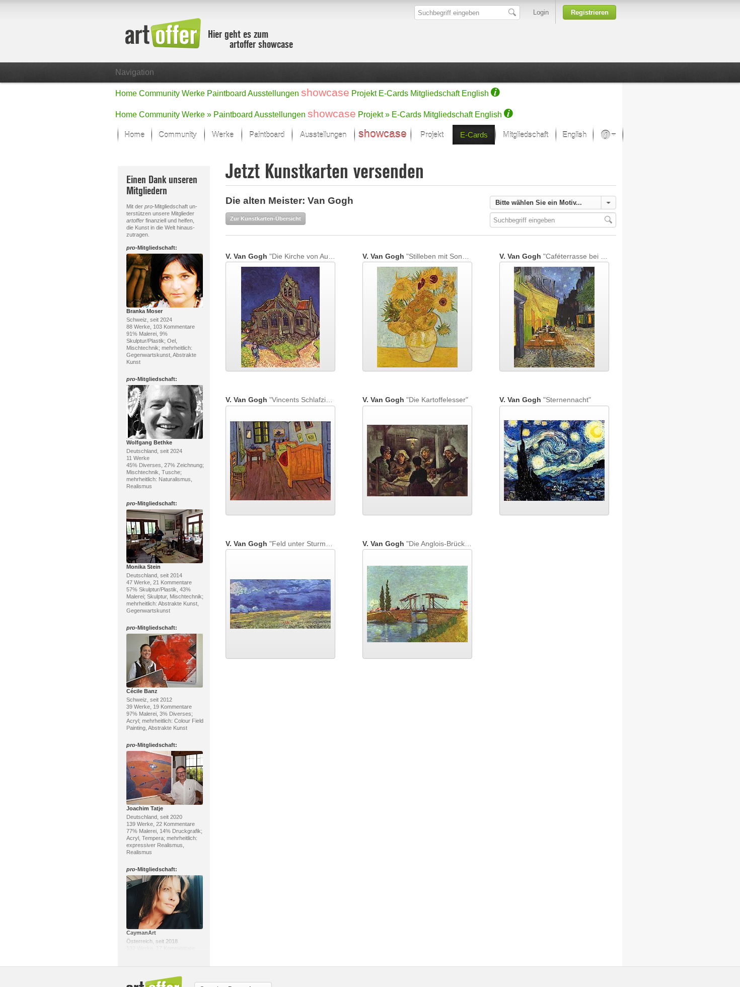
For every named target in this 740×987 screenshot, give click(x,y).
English (475, 93)
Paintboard (226, 93)
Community (159, 93)
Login (541, 12)
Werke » (196, 114)
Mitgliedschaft (435, 93)
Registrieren (590, 12)
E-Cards (393, 93)
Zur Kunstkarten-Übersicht (265, 218)
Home (126, 93)
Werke (193, 93)
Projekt (364, 93)
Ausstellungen (273, 93)
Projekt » (374, 114)
